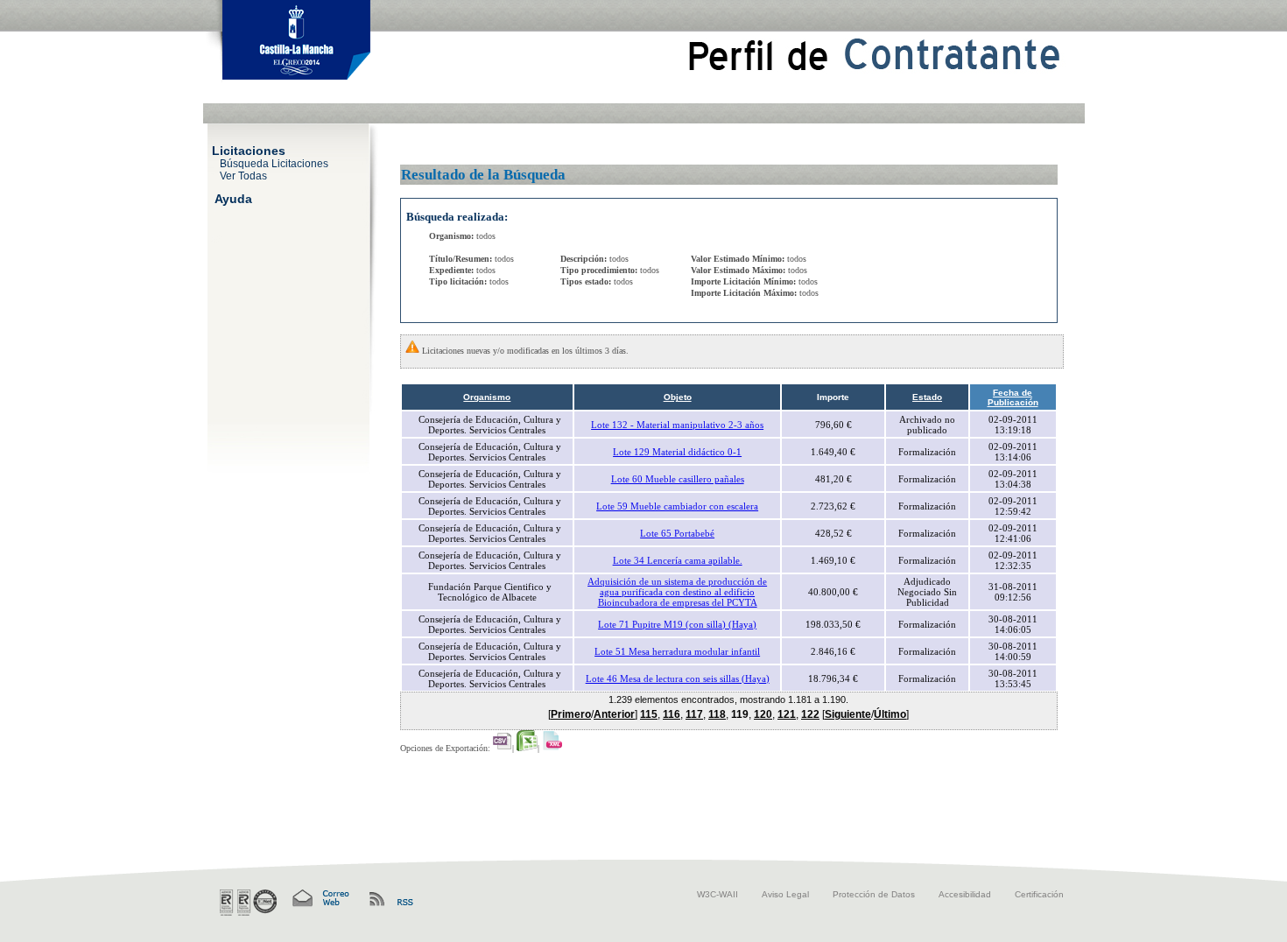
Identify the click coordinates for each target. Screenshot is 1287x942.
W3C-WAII (717, 894)
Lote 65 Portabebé (677, 533)
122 (810, 714)
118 (717, 714)
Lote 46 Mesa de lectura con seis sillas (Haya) (678, 678)
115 (649, 714)
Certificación (1039, 894)
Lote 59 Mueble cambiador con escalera (677, 506)
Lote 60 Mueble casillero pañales (677, 479)
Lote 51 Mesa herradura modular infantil (677, 651)
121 (786, 714)
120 (763, 714)
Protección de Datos (874, 894)
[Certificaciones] (248, 902)
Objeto (678, 397)
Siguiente (848, 714)
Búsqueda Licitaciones (274, 163)
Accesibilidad (965, 894)
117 (694, 714)
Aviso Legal (785, 894)
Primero (571, 714)
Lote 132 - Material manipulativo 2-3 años (677, 424)
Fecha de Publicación (1013, 397)
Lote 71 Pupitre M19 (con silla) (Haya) (677, 624)
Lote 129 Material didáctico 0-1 (677, 451)
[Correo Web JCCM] (319, 898)
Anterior (614, 714)
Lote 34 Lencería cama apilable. (677, 560)
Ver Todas (243, 175)
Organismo (486, 397)
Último (890, 714)
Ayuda (233, 198)
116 (671, 714)
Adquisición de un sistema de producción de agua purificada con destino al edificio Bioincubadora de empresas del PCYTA (677, 592)
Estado (927, 397)
